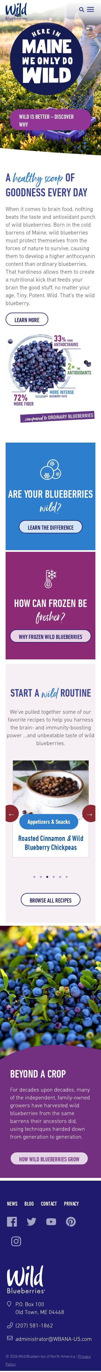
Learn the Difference (51, 527)
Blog (29, 1203)
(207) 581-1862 (34, 1325)
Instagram (16, 1241)
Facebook (12, 1222)
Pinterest (71, 1222)
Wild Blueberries (17, 11)
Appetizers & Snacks (48, 821)
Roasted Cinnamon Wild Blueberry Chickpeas (50, 842)
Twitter (31, 1222)
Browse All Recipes (51, 900)
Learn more (27, 320)
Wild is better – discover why (46, 120)
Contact (49, 1203)
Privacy (71, 1203)
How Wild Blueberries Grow (49, 1159)
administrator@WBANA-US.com (53, 1339)
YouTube (51, 1222)
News (12, 1203)
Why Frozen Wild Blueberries (50, 636)
